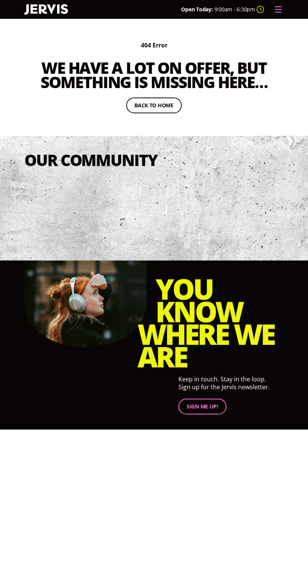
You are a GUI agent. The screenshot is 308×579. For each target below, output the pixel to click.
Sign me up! (202, 406)
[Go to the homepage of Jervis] (46, 9)
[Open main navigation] (278, 9)
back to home (158, 106)
